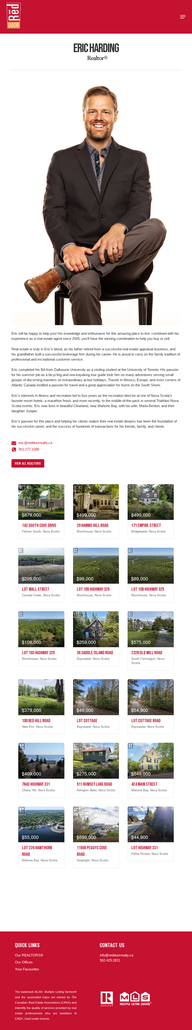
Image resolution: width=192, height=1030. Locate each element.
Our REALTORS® (29, 955)
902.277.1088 (28, 449)
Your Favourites (27, 969)
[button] (182, 16)
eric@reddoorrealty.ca (35, 443)
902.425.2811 (110, 960)
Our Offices (24, 962)
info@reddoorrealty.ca (116, 955)
